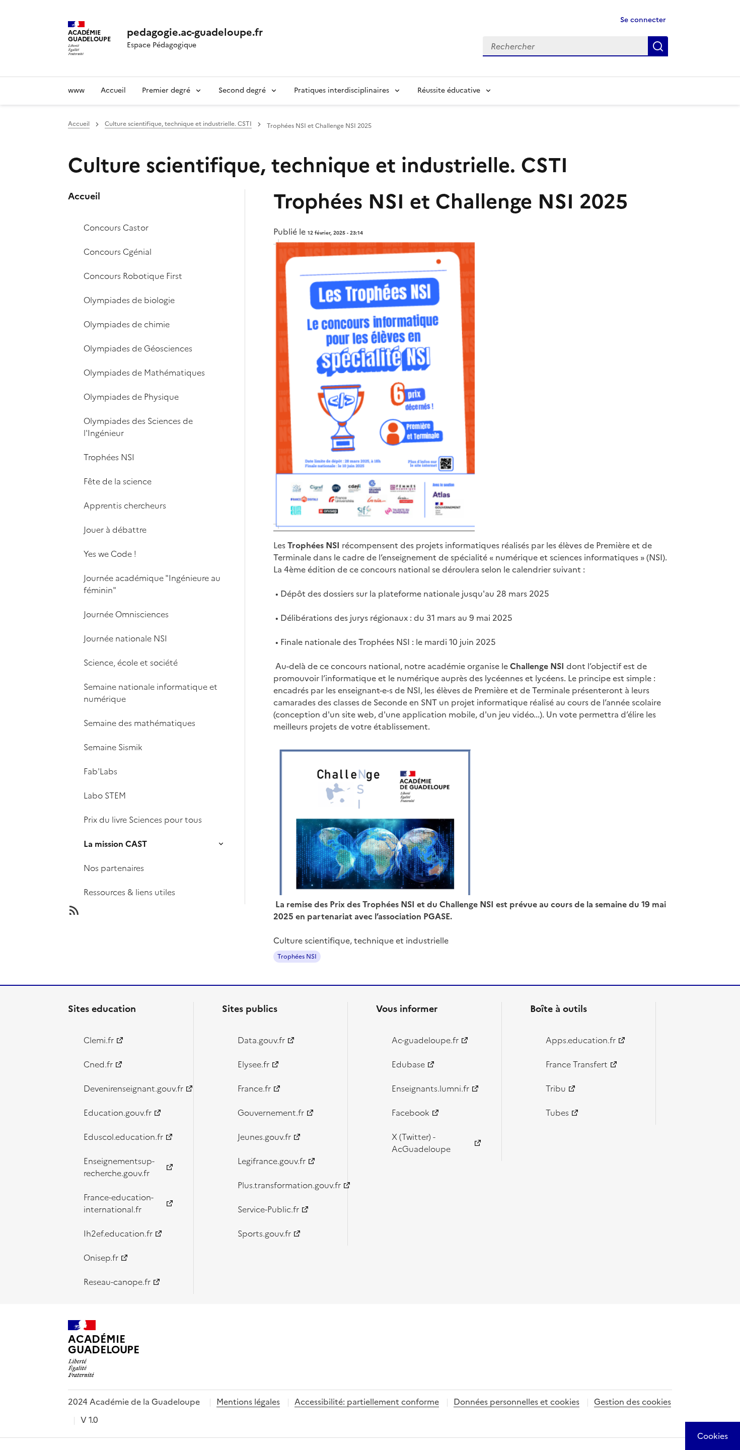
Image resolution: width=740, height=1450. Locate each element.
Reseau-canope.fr (117, 1282)
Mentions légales (248, 1402)
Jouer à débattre (115, 530)
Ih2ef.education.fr (118, 1233)
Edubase (408, 1064)
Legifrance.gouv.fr (272, 1161)
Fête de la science (118, 481)
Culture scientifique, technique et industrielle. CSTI (178, 123)
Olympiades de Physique (131, 397)
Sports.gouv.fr (264, 1233)
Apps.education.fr (581, 1040)
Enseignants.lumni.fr (430, 1088)
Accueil (113, 90)
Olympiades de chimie (127, 324)
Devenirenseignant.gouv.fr (133, 1088)
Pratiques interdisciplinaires (341, 90)
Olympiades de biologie (129, 300)
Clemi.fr (99, 1040)
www (76, 90)
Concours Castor (116, 228)
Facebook (410, 1113)
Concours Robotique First (133, 276)
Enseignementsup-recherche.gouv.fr (119, 1167)
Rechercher (658, 46)
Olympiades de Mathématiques (144, 373)
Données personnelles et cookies (516, 1402)
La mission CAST (115, 844)
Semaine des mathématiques (139, 723)
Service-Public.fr (268, 1209)
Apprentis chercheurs (125, 505)
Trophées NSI (109, 457)
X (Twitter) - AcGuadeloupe (421, 1143)
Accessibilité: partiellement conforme (366, 1402)
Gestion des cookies (632, 1402)
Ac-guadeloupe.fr (425, 1040)
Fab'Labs (100, 771)
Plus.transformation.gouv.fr (287, 1185)
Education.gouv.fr (118, 1113)
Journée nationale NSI (125, 638)
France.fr (254, 1088)
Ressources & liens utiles (129, 892)
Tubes (557, 1113)
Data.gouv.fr (261, 1040)
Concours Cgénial (118, 252)
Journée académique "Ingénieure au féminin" (152, 584)
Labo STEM (105, 795)
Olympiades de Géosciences (138, 348)
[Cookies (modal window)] (712, 1436)
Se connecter (643, 20)
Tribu (556, 1088)
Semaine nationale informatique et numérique (150, 693)
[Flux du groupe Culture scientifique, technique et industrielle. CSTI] (164, 910)
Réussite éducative (448, 90)
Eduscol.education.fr (123, 1137)
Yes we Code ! (110, 554)
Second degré (242, 90)
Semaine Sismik (113, 747)
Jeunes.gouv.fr (264, 1137)
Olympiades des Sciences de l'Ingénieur (138, 427)
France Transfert (577, 1064)
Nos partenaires (114, 868)
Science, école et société (131, 663)
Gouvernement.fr (271, 1113)
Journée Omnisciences (126, 614)
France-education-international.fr (119, 1203)
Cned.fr (98, 1064)
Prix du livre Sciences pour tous (143, 820)
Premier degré (166, 90)
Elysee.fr (253, 1064)
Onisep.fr (101, 1258)
